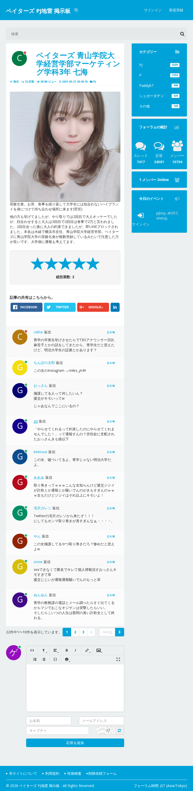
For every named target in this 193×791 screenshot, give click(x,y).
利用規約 (51, 773)
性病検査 (73, 773)
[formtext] (43, 650)
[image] (98, 650)
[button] (77, 10)
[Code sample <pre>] (55, 659)
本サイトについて (22, 773)
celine (38, 332)
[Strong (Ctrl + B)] (66, 650)
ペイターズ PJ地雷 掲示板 (38, 10)
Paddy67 (158, 85)
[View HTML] (32, 650)
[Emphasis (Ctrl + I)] (75, 650)
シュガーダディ (158, 95)
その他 (158, 106)
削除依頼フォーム (102, 773)
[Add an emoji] (66, 659)
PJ (158, 65)
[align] (55, 650)
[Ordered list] (43, 659)
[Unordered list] (34, 659)
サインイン (153, 10)
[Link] (87, 650)
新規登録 (176, 10)
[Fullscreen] (118, 659)
